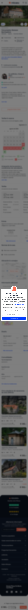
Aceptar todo (14, 318)
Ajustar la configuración (14, 314)
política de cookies (19, 304)
